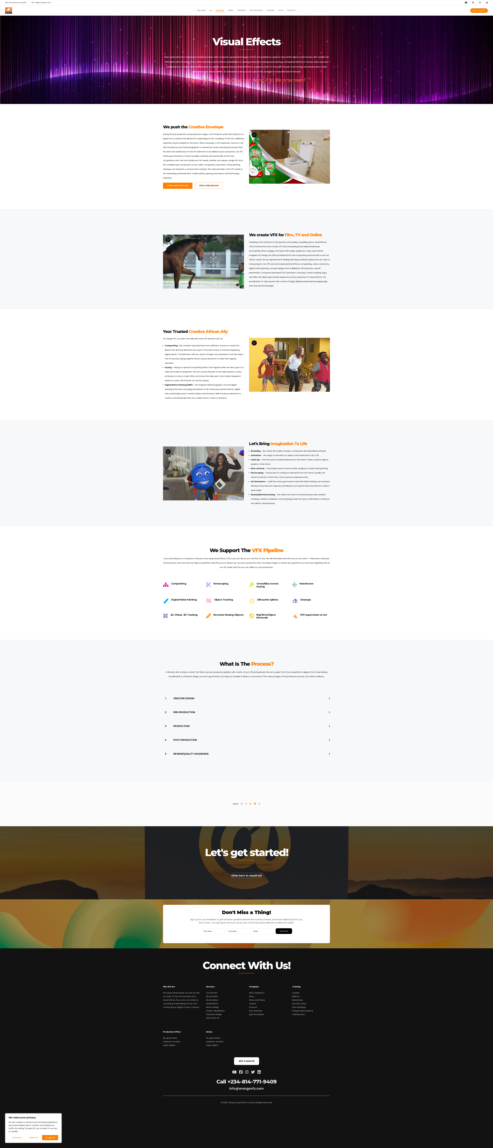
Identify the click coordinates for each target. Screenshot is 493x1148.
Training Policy (298, 1014)
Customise (17, 1137)
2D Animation (212, 1000)
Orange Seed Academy (302, 1011)
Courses (295, 993)
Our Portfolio (211, 993)
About (251, 996)
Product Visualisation (215, 1011)
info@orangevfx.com (43, 2)
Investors (253, 1007)
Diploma (296, 996)
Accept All (50, 1137)
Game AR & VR (212, 1018)
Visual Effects (212, 1003)
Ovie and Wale (255, 1011)
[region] (33, 1128)
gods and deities (256, 1014)
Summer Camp (299, 1003)
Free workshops (299, 1007)
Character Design (214, 1014)
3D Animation (212, 996)
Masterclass (297, 1000)
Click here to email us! (246, 875)
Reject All (33, 1137)
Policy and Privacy (257, 1000)
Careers (252, 1003)
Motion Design (212, 1007)
